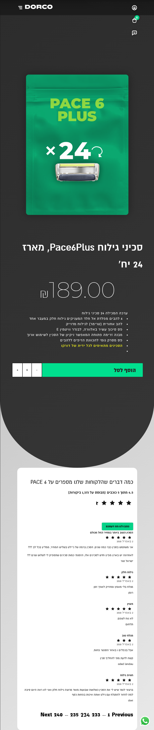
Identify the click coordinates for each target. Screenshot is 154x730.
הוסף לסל (125, 370)
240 (58, 715)
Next (46, 714)
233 (96, 715)
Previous (122, 714)
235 (74, 715)
